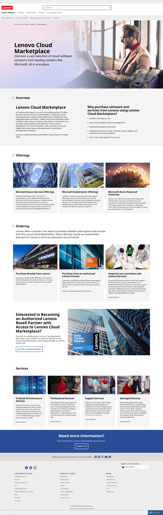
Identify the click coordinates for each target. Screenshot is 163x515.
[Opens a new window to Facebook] (95, 457)
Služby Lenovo (64, 495)
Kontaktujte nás (110, 479)
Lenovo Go (18, 501)
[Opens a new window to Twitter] (99, 457)
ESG (16, 485)
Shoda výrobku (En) (111, 482)
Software (32, 24)
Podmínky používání (89, 509)
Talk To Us (156, 513)
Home (16, 24)
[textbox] (135, 467)
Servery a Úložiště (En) (66, 491)
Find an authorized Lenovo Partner (76, 291)
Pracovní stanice (65, 482)
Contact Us (82, 446)
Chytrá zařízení (64, 488)
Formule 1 (17, 498)
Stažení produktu (111, 485)
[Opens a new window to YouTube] (106, 457)
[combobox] (75, 8)
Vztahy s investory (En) (21, 482)
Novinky (17, 479)
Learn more (113, 297)
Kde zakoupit (110, 476)
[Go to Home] (7, 8)
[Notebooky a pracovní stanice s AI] (51, 18)
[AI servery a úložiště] (28, 18)
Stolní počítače (64, 479)
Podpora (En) (110, 491)
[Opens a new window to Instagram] (102, 457)
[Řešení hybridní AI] (13, 18)
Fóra (107, 488)
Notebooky (63, 476)
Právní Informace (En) (21, 488)
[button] (110, 7)
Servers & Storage (24, 24)
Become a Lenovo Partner (29, 349)
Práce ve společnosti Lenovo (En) (24, 491)
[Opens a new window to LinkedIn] (109, 457)
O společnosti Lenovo (21, 476)
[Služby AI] (59, 18)
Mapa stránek (79, 509)
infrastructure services (93, 415)
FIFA (16, 495)
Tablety (62, 485)
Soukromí (71, 509)
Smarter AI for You (65, 498)
